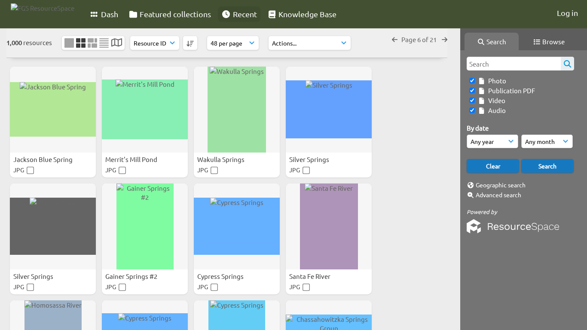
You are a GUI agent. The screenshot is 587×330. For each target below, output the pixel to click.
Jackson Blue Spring (43, 159)
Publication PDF (510, 90)
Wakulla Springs (221, 159)
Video (495, 100)
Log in (567, 12)
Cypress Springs (221, 276)
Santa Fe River (310, 276)
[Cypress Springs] (237, 226)
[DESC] (190, 43)
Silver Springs (309, 159)
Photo (496, 80)
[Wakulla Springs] (237, 110)
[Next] (444, 39)
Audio (496, 110)
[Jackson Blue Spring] (53, 110)
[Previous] (394, 39)
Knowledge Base (306, 13)
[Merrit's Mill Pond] (145, 110)
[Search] (567, 63)
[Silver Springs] (329, 110)
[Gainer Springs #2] (145, 226)
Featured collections (174, 13)
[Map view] (116, 43)
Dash (108, 13)
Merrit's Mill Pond (132, 159)
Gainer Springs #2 (132, 276)
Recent (244, 13)
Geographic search (501, 185)
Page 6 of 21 (419, 39)
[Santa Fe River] (329, 226)
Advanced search (498, 195)
